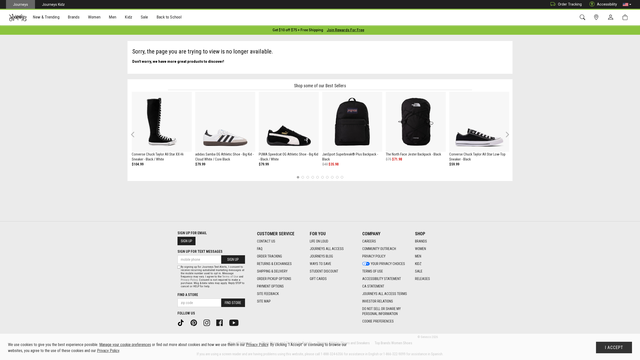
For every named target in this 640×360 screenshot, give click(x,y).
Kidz (418, 264)
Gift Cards (318, 279)
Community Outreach (379, 249)
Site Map (264, 301)
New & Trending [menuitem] (46, 17)
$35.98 (333, 164)
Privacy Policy (374, 256)
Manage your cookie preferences (125, 344)
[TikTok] (183, 322)
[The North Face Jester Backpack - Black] (416, 122)
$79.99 (200, 164)
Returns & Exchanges (274, 264)
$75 (388, 159)
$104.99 (138, 164)
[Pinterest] (195, 322)
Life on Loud (319, 241)
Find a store (188, 295)
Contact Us (266, 241)
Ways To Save (320, 264)
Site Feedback (268, 294)
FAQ (259, 249)
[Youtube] (235, 322)
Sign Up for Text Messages (200, 252)
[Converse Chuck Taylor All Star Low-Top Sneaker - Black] (479, 122)
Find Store (233, 303)
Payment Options (270, 286)
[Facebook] (221, 322)
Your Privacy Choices (388, 264)
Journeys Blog (321, 256)
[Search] (583, 17)
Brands (421, 241)
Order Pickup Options (274, 279)
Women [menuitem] (94, 17)
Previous (136, 136)
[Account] (611, 17)
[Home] (18, 17)
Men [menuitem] (112, 17)
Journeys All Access (327, 249)
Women (420, 249)
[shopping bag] (626, 17)
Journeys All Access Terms (384, 294)
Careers (369, 241)
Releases (422, 279)
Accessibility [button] (607, 4)
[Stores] (597, 17)
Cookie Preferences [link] (378, 321)
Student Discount (324, 271)
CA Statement (373, 286)
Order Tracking (570, 4)
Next (506, 134)
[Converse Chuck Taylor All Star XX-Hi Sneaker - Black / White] (162, 122)
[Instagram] (209, 322)
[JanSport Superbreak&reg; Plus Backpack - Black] (352, 122)
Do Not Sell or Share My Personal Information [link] (381, 311)
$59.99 (454, 164)
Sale (418, 271)
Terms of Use (372, 271)
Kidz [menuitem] (128, 17)
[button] (627, 5)
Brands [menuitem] (74, 17)
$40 (325, 164)
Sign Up (186, 241)
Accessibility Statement (381, 279)
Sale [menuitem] (144, 17)
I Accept (614, 347)
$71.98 (397, 159)
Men (418, 256)
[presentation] (46, 17)
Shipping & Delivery (272, 271)
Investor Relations (377, 301)
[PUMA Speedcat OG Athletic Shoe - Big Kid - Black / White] (289, 122)
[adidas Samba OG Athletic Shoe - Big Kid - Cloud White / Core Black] (225, 122)
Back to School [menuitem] (169, 17)
